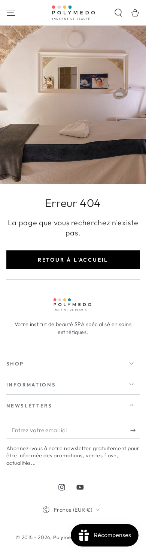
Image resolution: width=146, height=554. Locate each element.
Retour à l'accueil (73, 259)
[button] (118, 12)
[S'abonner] (135, 430)
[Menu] (10, 12)
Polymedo (65, 537)
